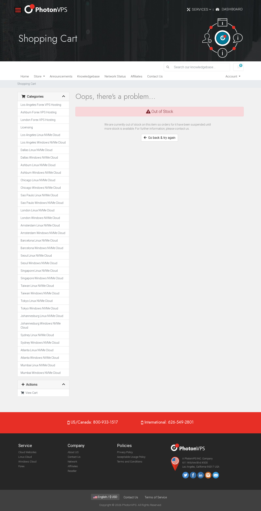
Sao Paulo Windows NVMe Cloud (42, 202)
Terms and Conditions (129, 461)
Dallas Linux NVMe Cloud (36, 150)
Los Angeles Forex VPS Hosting (41, 104)
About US (73, 452)
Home (25, 76)
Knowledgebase (88, 76)
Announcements (61, 76)
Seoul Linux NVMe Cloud (36, 255)
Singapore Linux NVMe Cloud (39, 270)
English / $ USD (107, 497)
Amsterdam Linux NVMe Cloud (40, 225)
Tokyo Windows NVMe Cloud (39, 308)
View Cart (31, 392)
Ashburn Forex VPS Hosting (38, 112)
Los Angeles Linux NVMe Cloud (40, 135)
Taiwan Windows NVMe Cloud (40, 293)
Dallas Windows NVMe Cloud (39, 157)
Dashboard (232, 9)
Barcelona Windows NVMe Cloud (42, 248)
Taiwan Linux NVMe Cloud (37, 285)
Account (232, 76)
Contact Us (155, 76)
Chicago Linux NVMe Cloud (38, 180)
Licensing (27, 127)
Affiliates (136, 76)
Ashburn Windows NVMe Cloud (41, 172)
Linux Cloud (25, 456)
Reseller (72, 470)
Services (200, 9)
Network (72, 461)
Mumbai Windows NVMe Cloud (41, 372)
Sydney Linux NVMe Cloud (37, 335)
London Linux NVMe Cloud (37, 210)
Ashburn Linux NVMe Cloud (38, 165)
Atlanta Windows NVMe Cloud (40, 357)
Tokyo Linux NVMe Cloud (37, 300)
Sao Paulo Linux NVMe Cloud (39, 195)
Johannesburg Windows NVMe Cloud (41, 325)
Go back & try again (161, 138)
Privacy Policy (125, 452)
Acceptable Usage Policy (131, 456)
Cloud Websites (27, 452)
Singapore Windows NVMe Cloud (42, 278)
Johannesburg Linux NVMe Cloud (42, 316)
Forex (21, 466)
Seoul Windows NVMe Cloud (39, 263)
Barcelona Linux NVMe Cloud (39, 240)
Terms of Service (156, 497)
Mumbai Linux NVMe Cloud (38, 365)
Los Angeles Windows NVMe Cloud (43, 142)
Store (38, 76)
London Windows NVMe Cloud (40, 218)
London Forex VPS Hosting (38, 119)
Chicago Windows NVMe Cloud (41, 187)
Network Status (115, 76)
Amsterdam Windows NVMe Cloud (43, 233)
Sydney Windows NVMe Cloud (40, 342)
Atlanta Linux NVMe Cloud (37, 350)
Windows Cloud (27, 461)
